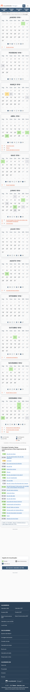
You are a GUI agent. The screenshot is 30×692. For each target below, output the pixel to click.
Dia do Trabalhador (12, 478)
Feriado (5, 561)
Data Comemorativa (21, 561)
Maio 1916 (15, 155)
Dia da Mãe (10, 480)
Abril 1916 (15, 116)
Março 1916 (15, 84)
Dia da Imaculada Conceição (14, 513)
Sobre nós (3, 665)
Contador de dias (5, 641)
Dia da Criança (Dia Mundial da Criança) (17, 483)
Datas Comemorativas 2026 (6, 616)
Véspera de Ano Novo (12, 518)
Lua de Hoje (4, 625)
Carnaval (9, 460)
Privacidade (4, 669)
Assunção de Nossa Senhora (14, 501)
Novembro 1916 (15, 363)
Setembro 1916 (15, 296)
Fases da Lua (7, 563)
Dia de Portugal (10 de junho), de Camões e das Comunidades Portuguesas (18, 486)
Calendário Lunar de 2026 (7, 621)
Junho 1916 (15, 190)
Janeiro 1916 (15, 17)
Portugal (14, 6)
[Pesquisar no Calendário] (23, 5)
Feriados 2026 (11, 9)
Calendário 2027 (19, 9)
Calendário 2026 (4, 9)
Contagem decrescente (6, 637)
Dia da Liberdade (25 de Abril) (15, 475)
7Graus (14, 685)
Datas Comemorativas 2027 (21, 616)
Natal (8, 516)
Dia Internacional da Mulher (14, 463)
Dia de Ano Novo (11, 454)
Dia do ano (3, 649)
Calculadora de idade (6, 653)
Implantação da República (14, 504)
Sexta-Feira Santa (11, 469)
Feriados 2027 (26, 9)
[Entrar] (27, 5)
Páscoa (8, 472)
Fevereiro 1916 (15, 53)
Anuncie (3, 677)
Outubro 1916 (15, 328)
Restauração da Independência (15, 510)
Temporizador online (6, 657)
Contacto (3, 673)
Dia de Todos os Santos (13, 507)
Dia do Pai (9, 466)
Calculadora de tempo (6, 645)
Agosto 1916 (15, 261)
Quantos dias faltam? (6, 633)
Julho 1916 (15, 229)
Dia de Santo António (12, 490)
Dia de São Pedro (11, 498)
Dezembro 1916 (15, 398)
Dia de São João (11, 496)
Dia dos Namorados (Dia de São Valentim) (15, 457)
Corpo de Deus (11, 493)
